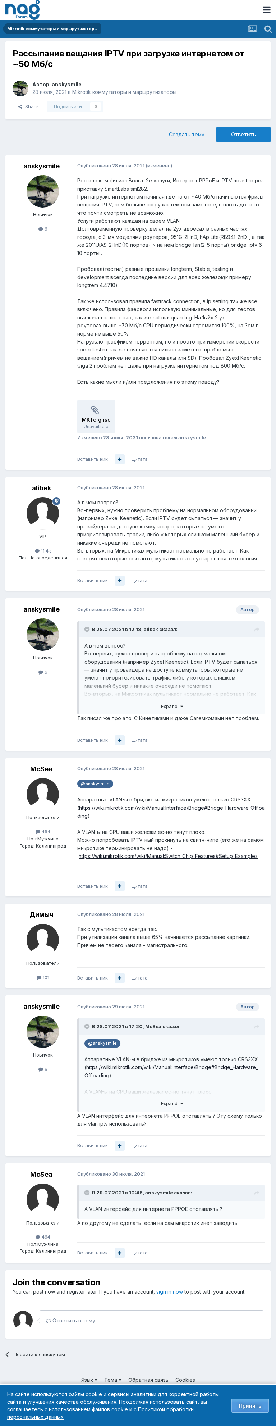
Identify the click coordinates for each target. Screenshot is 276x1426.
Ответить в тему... (74, 1320)
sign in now (169, 1292)
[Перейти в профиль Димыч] (43, 940)
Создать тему (186, 134)
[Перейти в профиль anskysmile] (20, 88)
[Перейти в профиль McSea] (43, 794)
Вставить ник (92, 459)
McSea (41, 769)
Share (30, 106)
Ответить (243, 134)
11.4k (45, 551)
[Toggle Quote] (87, 629)
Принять (250, 1406)
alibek (41, 488)
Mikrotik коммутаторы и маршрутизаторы (124, 92)
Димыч (41, 914)
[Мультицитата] (120, 459)
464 (45, 831)
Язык (88, 1380)
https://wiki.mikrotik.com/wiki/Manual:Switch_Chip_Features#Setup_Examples (168, 856)
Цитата (140, 459)
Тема (111, 1380)
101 (45, 977)
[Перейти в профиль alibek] (43, 513)
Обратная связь (148, 1380)
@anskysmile (95, 783)
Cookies (185, 1380)
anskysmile (67, 84)
